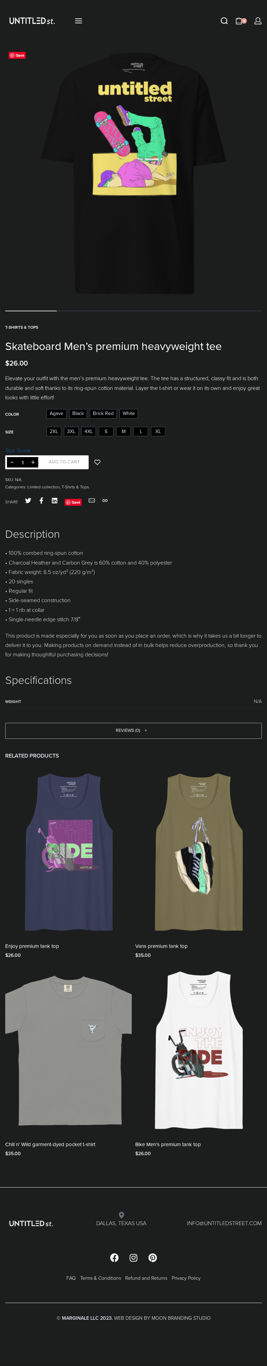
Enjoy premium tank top (32, 946)
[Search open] (224, 21)
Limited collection (43, 487)
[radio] (56, 413)
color (12, 414)
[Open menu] (78, 21)
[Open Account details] (258, 21)
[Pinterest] (152, 1258)
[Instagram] (133, 1258)
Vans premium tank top (161, 946)
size (9, 432)
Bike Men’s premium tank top (168, 1144)
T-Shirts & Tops (21, 327)
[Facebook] (114, 1258)
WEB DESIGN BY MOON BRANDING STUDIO (162, 1318)
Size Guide (18, 450)
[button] (133, 731)
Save (20, 55)
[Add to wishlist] (97, 462)
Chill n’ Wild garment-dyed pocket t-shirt (50, 1144)
